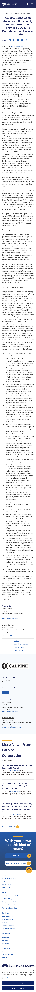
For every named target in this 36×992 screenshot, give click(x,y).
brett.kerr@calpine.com (10, 619)
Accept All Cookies (18, 988)
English (5, 692)
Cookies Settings (18, 983)
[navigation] (32, 4)
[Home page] (10, 4)
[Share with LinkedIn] (9, 40)
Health (22, 647)
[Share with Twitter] (13, 40)
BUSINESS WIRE (17, 46)
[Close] (33, 970)
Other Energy (18, 650)
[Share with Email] (22, 40)
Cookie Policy (6, 978)
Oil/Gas (16, 641)
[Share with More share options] (30, 40)
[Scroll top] (29, 870)
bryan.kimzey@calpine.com (11, 635)
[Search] (28, 4)
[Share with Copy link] (26, 40)
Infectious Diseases (21, 644)
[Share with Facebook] (18, 40)
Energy (16, 647)
